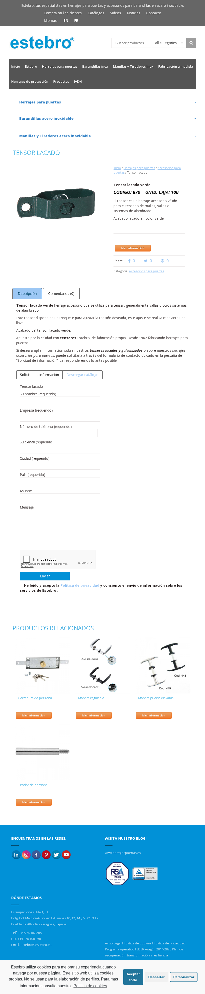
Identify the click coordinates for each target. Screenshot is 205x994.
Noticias (133, 13)
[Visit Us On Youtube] (66, 854)
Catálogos (96, 13)
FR (76, 20)
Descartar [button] (156, 977)
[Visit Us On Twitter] (56, 854)
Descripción (27, 293)
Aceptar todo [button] (133, 977)
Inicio (117, 168)
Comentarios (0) (61, 293)
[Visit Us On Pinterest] (46, 854)
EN (66, 20)
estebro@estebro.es (35, 944)
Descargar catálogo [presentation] (82, 374)
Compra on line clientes (63, 13)
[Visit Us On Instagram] (26, 854)
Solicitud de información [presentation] (39, 374)
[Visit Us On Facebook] (36, 854)
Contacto (153, 13)
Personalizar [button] (183, 977)
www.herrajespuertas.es (123, 852)
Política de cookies (137, 943)
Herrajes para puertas (139, 168)
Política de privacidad (79, 585)
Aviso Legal (113, 943)
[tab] (39, 375)
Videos (115, 13)
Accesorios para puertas (146, 271)
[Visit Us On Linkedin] (16, 854)
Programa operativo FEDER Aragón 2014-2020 (138, 949)
